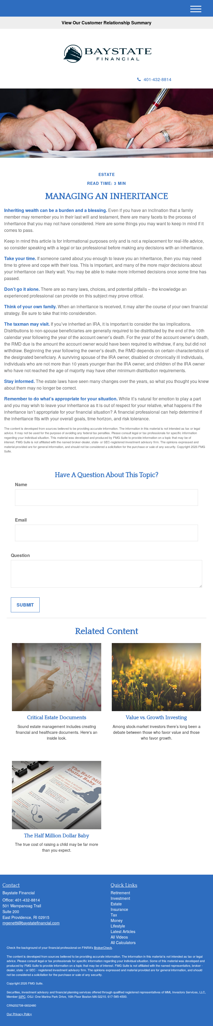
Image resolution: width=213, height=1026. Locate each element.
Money (117, 920)
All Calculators (123, 942)
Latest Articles (123, 931)
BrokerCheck (103, 947)
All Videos (119, 937)
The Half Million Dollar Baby (56, 836)
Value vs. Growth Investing (156, 718)
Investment (120, 898)
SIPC (22, 996)
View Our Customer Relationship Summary (106, 22)
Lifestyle (118, 926)
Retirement (120, 892)
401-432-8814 (157, 79)
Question (20, 555)
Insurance (119, 909)
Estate (116, 903)
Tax (114, 915)
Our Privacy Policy (19, 1014)
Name (21, 484)
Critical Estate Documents (56, 718)
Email (21, 520)
